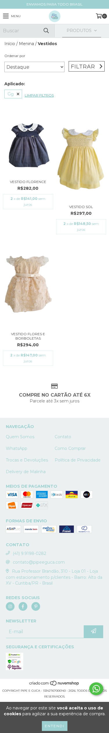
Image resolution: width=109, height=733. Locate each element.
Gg (11, 94)
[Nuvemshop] (54, 685)
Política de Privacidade (78, 460)
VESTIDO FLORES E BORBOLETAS (28, 336)
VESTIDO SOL (81, 207)
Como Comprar (70, 448)
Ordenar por (14, 56)
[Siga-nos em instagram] (10, 606)
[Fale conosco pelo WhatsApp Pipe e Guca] (96, 688)
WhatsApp (16, 448)
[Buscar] (46, 30)
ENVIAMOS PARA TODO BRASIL (54, 4)
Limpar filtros (39, 95)
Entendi (55, 726)
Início (9, 43)
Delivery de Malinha (26, 471)
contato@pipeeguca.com (39, 562)
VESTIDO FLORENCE (28, 182)
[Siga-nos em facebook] (23, 606)
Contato (63, 436)
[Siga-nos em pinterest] (35, 606)
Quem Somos (20, 436)
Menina (26, 43)
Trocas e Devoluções (27, 460)
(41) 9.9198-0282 (29, 553)
